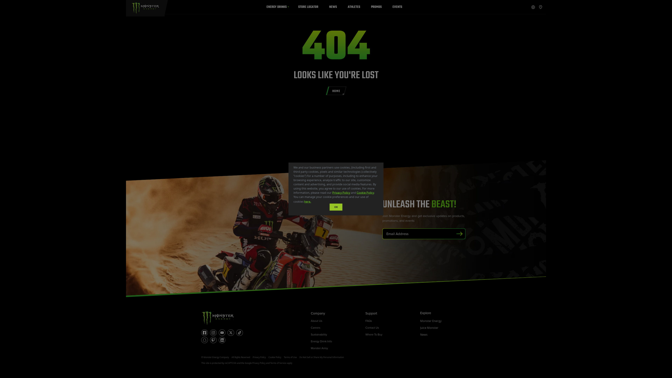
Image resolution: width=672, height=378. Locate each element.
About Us (316, 321)
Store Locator (308, 7)
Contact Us (372, 328)
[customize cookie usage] (315, 203)
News (333, 7)
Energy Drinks (277, 7)
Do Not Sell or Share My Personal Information (321, 357)
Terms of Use (290, 357)
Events (397, 7)
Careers (315, 328)
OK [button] (336, 207)
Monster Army (319, 348)
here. (307, 202)
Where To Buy (373, 334)
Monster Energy (431, 321)
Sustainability (319, 334)
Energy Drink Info (321, 341)
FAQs (368, 321)
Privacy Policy (341, 193)
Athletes (354, 7)
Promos (376, 7)
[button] (312, 202)
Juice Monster (429, 328)
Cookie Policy (365, 193)
